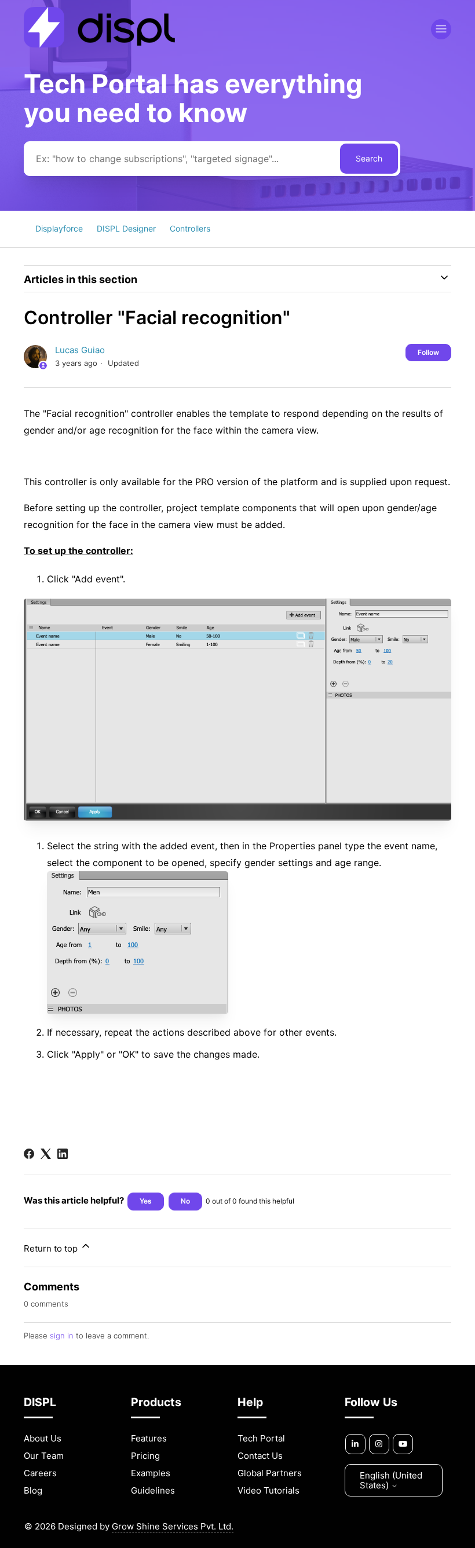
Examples (150, 1473)
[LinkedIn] (62, 1154)
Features (149, 1438)
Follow (428, 352)
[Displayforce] (99, 44)
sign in (62, 1335)
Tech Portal (261, 1438)
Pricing (145, 1455)
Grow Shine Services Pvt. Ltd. (172, 1526)
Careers (40, 1473)
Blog (33, 1490)
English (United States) (391, 1480)
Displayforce (59, 228)
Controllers (190, 228)
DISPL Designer (126, 228)
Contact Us (260, 1455)
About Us (42, 1438)
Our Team (44, 1455)
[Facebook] (29, 1154)
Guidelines (153, 1490)
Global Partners (269, 1473)
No (185, 1201)
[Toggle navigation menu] (441, 29)
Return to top (52, 1248)
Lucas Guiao (80, 349)
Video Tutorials (268, 1490)
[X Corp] (46, 1154)
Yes (146, 1201)
